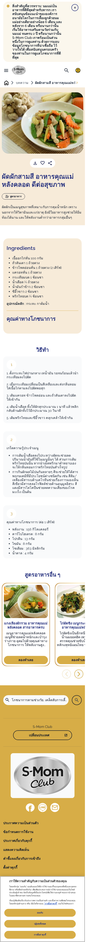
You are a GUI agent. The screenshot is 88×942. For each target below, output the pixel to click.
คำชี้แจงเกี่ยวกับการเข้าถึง (22, 859)
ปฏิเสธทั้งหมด (40, 924)
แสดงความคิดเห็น (16, 850)
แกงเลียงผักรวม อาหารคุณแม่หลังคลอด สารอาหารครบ (25, 625)
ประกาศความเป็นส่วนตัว (20, 823)
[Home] (19, 70)
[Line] (42, 807)
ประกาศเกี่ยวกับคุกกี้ (17, 841)
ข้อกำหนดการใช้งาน (18, 832)
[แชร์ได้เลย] (50, 163)
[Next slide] (77, 82)
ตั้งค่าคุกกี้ (10, 867)
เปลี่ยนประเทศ (39, 735)
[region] (42, 909)
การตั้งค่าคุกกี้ (40, 935)
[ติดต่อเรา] (54, 807)
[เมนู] (6, 70)
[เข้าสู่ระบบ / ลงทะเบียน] (78, 70)
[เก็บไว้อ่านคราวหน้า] (42, 163)
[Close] (74, 7)
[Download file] (35, 163)
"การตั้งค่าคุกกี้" (51, 904)
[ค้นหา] (66, 70)
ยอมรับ (40, 913)
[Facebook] (30, 807)
